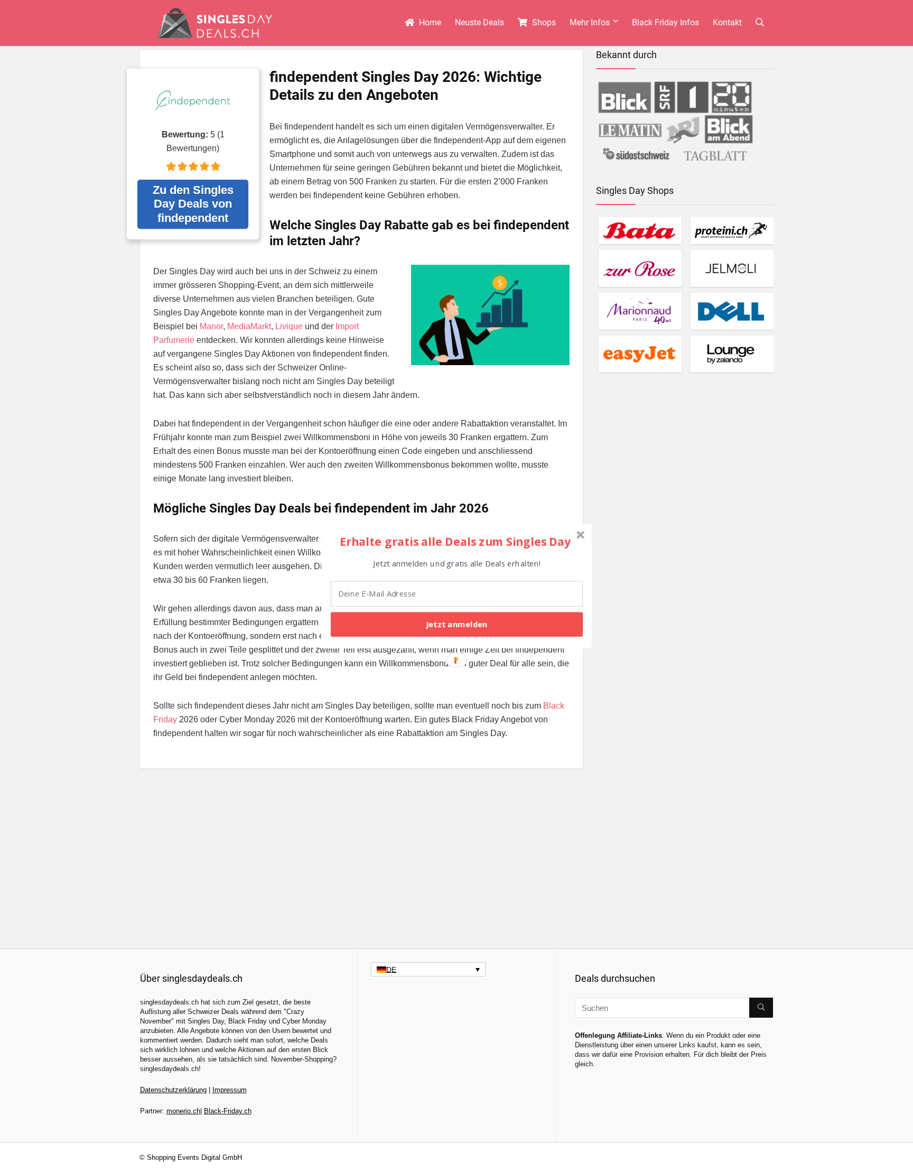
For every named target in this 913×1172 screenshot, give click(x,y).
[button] (455, 541)
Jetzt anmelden (456, 624)
